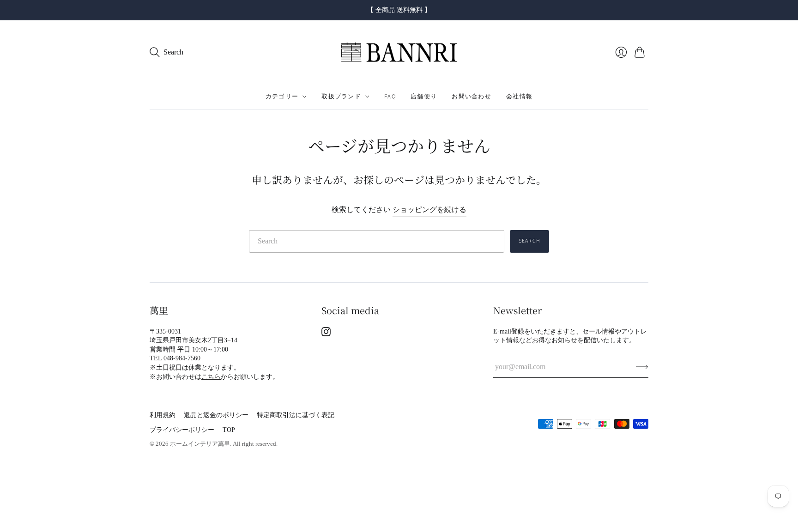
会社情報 (519, 96)
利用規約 (162, 415)
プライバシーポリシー (182, 429)
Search (529, 241)
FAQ (390, 96)
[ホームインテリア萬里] (399, 52)
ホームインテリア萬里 (200, 443)
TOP (229, 429)
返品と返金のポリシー (216, 415)
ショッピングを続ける (429, 209)
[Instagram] (326, 334)
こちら (211, 376)
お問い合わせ (471, 96)
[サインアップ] (642, 366)
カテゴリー (282, 96)
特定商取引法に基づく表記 (295, 415)
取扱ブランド (341, 96)
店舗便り (424, 96)
